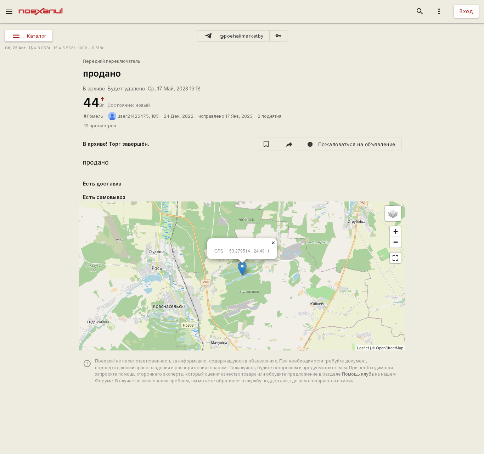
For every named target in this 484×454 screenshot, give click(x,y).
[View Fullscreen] (395, 258)
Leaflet (363, 347)
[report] (351, 144)
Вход (466, 11)
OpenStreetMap (389, 347)
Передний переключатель (111, 61)
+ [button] (395, 231)
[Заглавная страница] (40, 5)
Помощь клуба (358, 374)
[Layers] (393, 213)
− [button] (395, 242)
